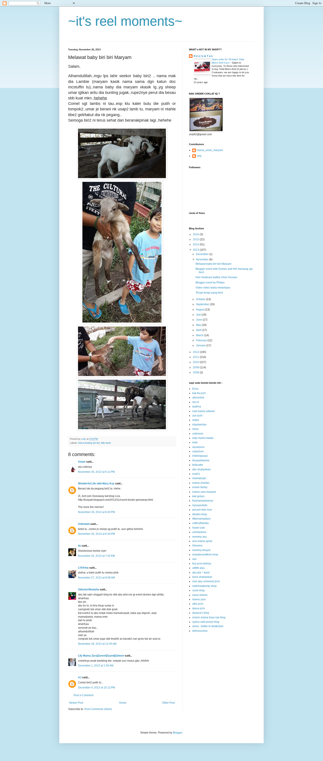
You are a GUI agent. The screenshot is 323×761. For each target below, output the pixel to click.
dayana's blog (200, 612)
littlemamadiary (201, 518)
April (199, 330)
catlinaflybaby (200, 523)
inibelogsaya (200, 455)
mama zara (199, 599)
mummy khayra (201, 550)
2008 (196, 372)
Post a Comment (83, 695)
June (199, 319)
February (201, 340)
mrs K (195, 402)
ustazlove (198, 451)
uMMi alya (198, 567)
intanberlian (199, 424)
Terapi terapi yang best (209, 292)
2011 (196, 357)
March (200, 335)
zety (199, 155)
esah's (196, 473)
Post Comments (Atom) (98, 709)
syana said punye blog (205, 621)
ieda (195, 442)
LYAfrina (83, 567)
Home (122, 702)
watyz (195, 420)
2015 (196, 239)
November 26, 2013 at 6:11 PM (96, 471)
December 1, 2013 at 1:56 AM (95, 665)
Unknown (84, 524)
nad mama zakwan (203, 411)
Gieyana (197, 545)
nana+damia (199, 595)
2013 (196, 249)
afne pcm (197, 603)
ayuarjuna (198, 447)
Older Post (168, 702)
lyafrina (196, 406)
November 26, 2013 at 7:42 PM (96, 555)
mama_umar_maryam (210, 150)
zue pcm (197, 415)
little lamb (106, 443)
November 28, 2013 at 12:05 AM (97, 643)
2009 (196, 367)
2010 (196, 362)
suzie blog (198, 590)
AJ (80, 677)
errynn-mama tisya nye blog (208, 617)
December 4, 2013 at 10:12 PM (96, 687)
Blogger (177, 732)
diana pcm (198, 608)
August (200, 309)
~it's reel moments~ (125, 21)
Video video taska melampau (213, 287)
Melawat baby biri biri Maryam (213, 263)
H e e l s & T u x (203, 56)
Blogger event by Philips (210, 282)
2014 (196, 244)
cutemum (197, 433)
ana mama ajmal (202, 541)
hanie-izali (198, 527)
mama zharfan (200, 482)
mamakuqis (199, 478)
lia (79, 545)
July (198, 314)
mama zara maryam (204, 491)
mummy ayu (199, 536)
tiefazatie (197, 464)
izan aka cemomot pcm (206, 581)
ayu (194, 558)
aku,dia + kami (201, 572)
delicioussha (199, 630)
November (202, 259)
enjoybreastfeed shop (205, 554)
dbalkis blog (199, 514)
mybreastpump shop (204, 586)
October (201, 299)
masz (195, 429)
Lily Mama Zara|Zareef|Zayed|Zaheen (101, 655)
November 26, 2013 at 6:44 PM (96, 533)
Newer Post (76, 702)
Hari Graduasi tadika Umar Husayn (216, 277)
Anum (81, 461)
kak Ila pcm (199, 393)
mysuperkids (199, 505)
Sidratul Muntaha (88, 589)
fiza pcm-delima (201, 563)
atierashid (198, 397)
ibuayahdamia (200, 460)
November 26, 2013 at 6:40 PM (96, 512)
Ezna (195, 388)
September (203, 304)
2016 (196, 234)
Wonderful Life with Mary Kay (96, 483)
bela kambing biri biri (89, 443)
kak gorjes (198, 496)
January (201, 345)
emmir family (199, 487)
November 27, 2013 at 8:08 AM (96, 577)
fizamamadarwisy (202, 500)
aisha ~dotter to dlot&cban (207, 626)
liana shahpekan (202, 577)
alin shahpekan (201, 469)
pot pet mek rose (202, 509)
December (202, 254)
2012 (196, 352)
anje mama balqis (203, 438)
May (199, 325)
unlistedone (199, 532)
